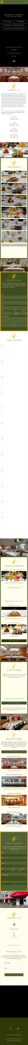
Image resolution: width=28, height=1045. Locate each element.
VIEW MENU (20, 618)
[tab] (14, 353)
